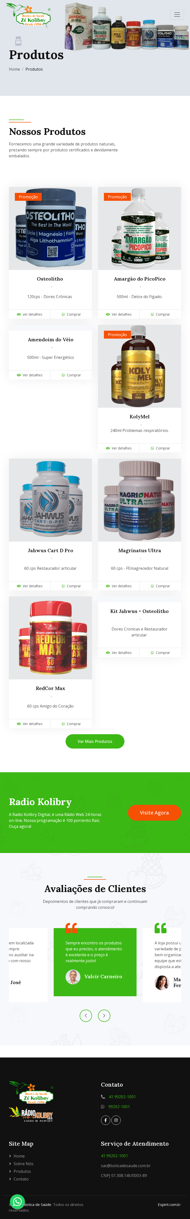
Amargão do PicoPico (140, 279)
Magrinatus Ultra (139, 550)
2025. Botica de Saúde (32, 1204)
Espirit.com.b (169, 1204)
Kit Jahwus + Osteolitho (139, 611)
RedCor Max (50, 688)
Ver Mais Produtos (95, 741)
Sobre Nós (23, 1163)
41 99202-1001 (122, 1096)
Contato (21, 1179)
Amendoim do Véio (50, 340)
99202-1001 (119, 1106)
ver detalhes (32, 314)
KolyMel (140, 417)
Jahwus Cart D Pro (50, 550)
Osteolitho (50, 279)
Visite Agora (154, 812)
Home (14, 69)
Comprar (74, 314)
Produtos (22, 1171)
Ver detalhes (122, 314)
